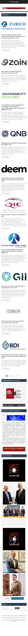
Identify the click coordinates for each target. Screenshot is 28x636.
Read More (6, 50)
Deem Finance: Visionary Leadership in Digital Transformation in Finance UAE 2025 (12, 179)
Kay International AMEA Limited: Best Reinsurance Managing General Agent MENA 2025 (12, 251)
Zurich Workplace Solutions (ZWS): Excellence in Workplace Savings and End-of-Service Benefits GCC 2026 (13, 36)
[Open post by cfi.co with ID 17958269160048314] (14, 539)
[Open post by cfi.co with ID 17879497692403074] (14, 493)
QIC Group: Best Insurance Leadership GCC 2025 (13, 215)
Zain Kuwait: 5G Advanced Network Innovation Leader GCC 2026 (11, 72)
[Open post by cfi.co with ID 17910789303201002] (14, 470)
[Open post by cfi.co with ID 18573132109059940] (14, 516)
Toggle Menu (15, 1)
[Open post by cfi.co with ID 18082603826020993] (14, 585)
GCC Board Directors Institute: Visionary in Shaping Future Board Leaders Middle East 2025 (13, 356)
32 (17, 375)
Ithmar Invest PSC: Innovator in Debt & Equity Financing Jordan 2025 (12, 322)
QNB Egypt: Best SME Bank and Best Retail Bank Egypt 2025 (13, 144)
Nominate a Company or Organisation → (14, 449)
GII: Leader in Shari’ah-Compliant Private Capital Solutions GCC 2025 (13, 287)
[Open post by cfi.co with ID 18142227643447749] (14, 562)
